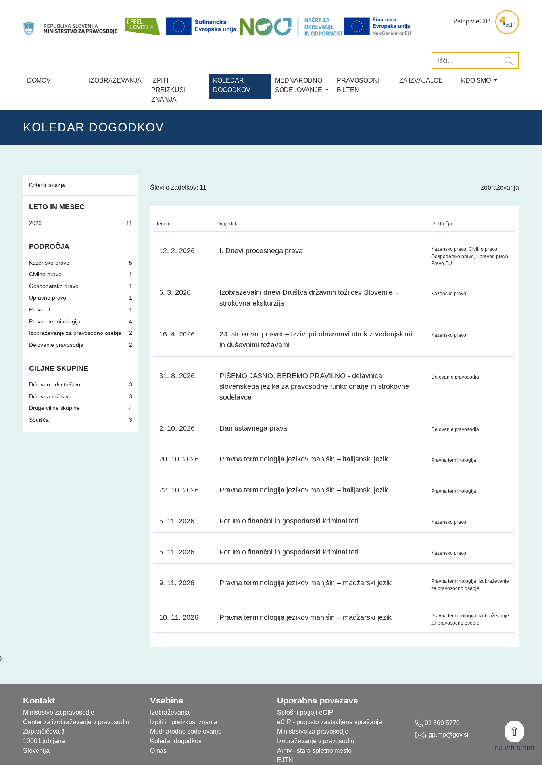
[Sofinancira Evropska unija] (202, 26)
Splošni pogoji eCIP (305, 712)
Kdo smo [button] (476, 80)
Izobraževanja (115, 80)
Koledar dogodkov (176, 741)
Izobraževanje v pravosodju (315, 741)
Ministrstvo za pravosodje (312, 731)
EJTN (285, 760)
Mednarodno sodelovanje (186, 731)
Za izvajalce (421, 80)
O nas (158, 750)
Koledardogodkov (231, 85)
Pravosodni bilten (358, 85)
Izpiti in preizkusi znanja (183, 722)
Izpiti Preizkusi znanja (168, 90)
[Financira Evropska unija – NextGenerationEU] (378, 26)
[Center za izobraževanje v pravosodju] (71, 22)
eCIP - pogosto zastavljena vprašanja (329, 722)
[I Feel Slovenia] (142, 22)
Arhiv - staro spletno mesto (314, 750)
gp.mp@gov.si (448, 734)
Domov (39, 80)
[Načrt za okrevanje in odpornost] (291, 26)
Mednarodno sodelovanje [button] (299, 85)
